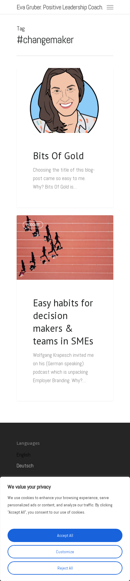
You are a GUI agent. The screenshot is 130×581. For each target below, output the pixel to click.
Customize (65, 551)
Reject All (65, 568)
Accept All (65, 535)
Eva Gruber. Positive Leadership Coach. (60, 7)
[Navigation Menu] (110, 7)
